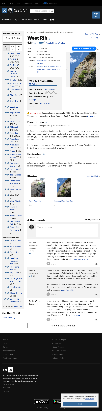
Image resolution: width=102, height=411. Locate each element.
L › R (6, 47)
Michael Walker (42, 61)
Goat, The (14, 101)
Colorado (41, 32)
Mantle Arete (15, 287)
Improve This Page (92, 34)
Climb (4, 3)
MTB (11, 3)
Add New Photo (93, 176)
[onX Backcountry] (49, 3)
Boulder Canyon (59, 32)
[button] (68, 69)
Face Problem (15, 246)
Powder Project (58, 354)
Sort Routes (18, 306)
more (75, 259)
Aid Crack (14, 127)
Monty (44, 69)
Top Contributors (10, 358)
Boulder (49, 32)
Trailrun (28, 3)
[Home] (16, 10)
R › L (12, 47)
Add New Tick (45, 103)
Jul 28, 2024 (75, 315)
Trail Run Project (59, 350)
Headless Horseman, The (14, 261)
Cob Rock (70, 32)
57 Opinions (34, 84)
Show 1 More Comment (63, 325)
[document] (80, 400)
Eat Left (13, 59)
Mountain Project (59, 339)
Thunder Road (16, 215)
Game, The (14, 252)
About (5, 339)
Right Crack (15, 95)
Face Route (15, 133)
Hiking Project (58, 347)
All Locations (31, 32)
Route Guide (7, 19)
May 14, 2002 (83, 259)
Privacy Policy (89, 399)
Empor (12, 151)
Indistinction (15, 89)
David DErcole (35, 301)
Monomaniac (51, 69)
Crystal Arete (15, 240)
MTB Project (57, 343)
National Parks (58, 358)
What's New (26, 19)
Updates (40, 63)
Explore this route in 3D (84, 48)
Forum (45, 19)
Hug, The (14, 272)
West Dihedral (16, 201)
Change (32, 99)
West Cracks (15, 189)
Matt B (32, 270)
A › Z (19, 47)
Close (79, 404)
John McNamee (49, 66)
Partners (37, 19)
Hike (19, 3)
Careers (6, 391)
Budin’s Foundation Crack (15, 74)
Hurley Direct (15, 169)
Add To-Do (49, 89)
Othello (13, 80)
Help (5, 343)
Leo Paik (40, 66)
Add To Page (94, 38)
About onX (7, 387)
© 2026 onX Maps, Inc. (44, 408)
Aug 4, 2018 (70, 290)
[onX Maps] (8, 372)
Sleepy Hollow (16, 293)
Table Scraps (15, 175)
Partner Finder (9, 350)
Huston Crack (16, 121)
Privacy (62, 408)
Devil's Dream (16, 53)
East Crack (14, 107)
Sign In (96, 15)
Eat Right (14, 65)
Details (90, 116)
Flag (96, 264)
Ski (36, 3)
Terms (56, 408)
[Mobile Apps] (52, 19)
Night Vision (15, 112)
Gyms (17, 19)
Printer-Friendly (8, 317)
